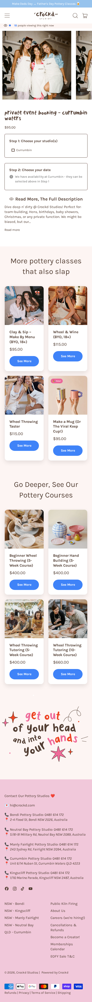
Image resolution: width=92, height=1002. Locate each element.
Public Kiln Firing (63, 904)
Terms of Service (43, 992)
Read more (12, 230)
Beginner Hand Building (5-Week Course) (66, 560)
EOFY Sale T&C (62, 956)
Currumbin (24, 150)
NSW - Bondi (14, 904)
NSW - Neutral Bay (18, 925)
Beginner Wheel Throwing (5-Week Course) (23, 560)
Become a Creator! (65, 937)
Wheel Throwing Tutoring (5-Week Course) (23, 650)
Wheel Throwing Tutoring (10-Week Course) (67, 650)
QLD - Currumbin (17, 932)
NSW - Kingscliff (17, 911)
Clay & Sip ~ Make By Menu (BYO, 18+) (22, 337)
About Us (57, 911)
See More (24, 361)
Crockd (63, 972)
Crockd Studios (27, 972)
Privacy (24, 992)
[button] (75, 15)
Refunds (10, 992)
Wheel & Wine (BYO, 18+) (65, 334)
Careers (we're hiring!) (67, 918)
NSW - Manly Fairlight (21, 918)
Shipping (64, 992)
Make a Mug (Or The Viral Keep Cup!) (67, 426)
